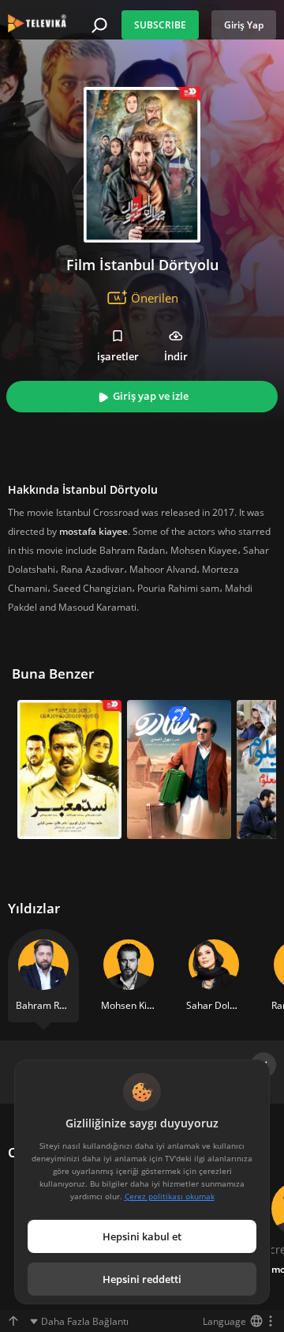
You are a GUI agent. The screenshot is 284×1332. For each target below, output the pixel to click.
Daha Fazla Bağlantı (85, 1321)
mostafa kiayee (93, 531)
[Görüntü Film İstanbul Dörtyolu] (142, 165)
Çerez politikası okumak (170, 1196)
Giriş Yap (243, 25)
